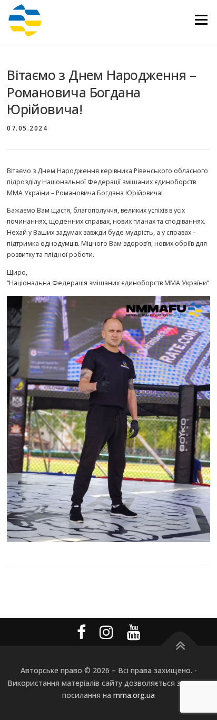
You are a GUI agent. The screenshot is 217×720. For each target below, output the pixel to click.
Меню (201, 19)
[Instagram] (106, 632)
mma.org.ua (134, 695)
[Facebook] (81, 632)
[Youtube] (134, 632)
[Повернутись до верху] (180, 646)
